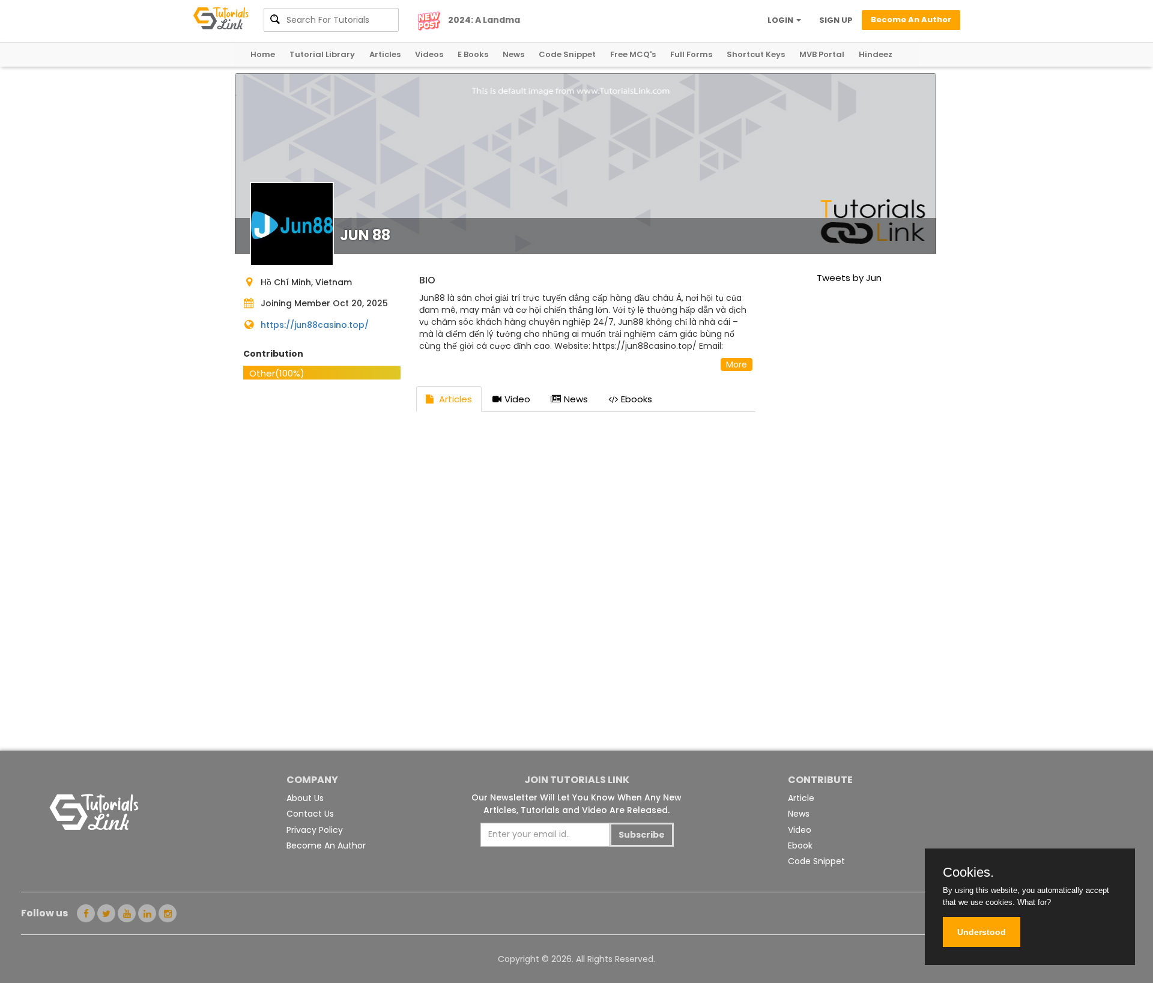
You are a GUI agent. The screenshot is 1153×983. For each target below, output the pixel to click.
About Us (305, 798)
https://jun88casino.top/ (315, 325)
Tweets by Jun (849, 277)
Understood (981, 932)
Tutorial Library (322, 54)
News (513, 54)
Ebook (800, 845)
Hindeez (875, 54)
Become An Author (326, 845)
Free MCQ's (633, 54)
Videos (429, 54)
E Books (473, 54)
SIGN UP (836, 20)
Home (262, 54)
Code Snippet (567, 54)
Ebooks (636, 399)
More (736, 364)
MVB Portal (821, 54)
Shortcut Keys (756, 54)
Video (517, 399)
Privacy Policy (314, 830)
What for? (1034, 902)
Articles (385, 54)
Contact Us (310, 814)
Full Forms (691, 54)
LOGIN (781, 20)
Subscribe (642, 835)
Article (801, 798)
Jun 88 (365, 235)
